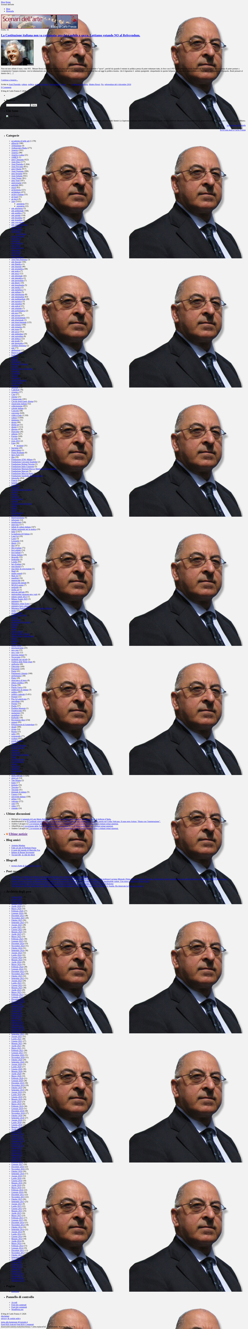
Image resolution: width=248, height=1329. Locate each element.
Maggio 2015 (16, 1211)
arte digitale (16, 232)
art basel (14, 197)
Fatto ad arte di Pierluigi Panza (23, 848)
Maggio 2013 (16, 1267)
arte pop (14, 313)
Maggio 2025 (16, 932)
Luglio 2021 (16, 1039)
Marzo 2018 (16, 1132)
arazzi (13, 187)
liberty (14, 543)
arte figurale (16, 262)
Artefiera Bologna (18, 345)
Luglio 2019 (16, 1095)
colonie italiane (17, 408)
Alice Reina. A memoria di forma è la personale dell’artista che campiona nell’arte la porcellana (50, 877)
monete (14, 618)
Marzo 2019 (16, 1104)
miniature (15, 601)
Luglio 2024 (16, 955)
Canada (14, 376)
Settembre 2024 (17, 950)
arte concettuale (17, 222)
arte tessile (15, 341)
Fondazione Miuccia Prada (22, 473)
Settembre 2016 (17, 1174)
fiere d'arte (15, 455)
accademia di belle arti (20, 141)
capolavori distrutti (18, 380)
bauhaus (14, 355)
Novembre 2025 (18, 918)
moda (13, 611)
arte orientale (16, 308)
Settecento (15, 752)
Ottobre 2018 (16, 1115)
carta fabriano (16, 383)
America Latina (17, 155)
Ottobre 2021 (16, 1032)
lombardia (15, 559)
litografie (15, 557)
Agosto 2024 (16, 953)
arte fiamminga (17, 257)
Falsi (13, 443)
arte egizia (15, 241)
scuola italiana (17, 741)
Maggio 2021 (16, 1043)
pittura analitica (17, 683)
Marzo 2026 (16, 909)
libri (13, 545)
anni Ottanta (16, 169)
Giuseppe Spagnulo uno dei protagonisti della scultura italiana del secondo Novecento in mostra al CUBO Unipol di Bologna (62, 884)
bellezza (14, 357)
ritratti (13, 727)
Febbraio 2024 (17, 967)
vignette (14, 808)
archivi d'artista (17, 194)
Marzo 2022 (16, 1020)
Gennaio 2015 (17, 1220)
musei (13, 629)
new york (15, 652)
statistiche (15, 769)
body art (14, 366)
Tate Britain (16, 780)
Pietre (13, 678)
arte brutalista (16, 220)
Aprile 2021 (16, 1046)
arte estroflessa (17, 248)
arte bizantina (16, 218)
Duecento (15, 432)
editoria (14, 434)
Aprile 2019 (16, 1102)
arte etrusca (16, 250)
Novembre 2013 (18, 1253)
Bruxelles (15, 371)
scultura (14, 738)
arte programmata (18, 318)
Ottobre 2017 (16, 1143)
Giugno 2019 (16, 1097)
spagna (14, 764)
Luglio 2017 (16, 1150)
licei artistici (16, 550)
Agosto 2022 (16, 1009)
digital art (15, 425)
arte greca (15, 273)
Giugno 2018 (16, 1125)
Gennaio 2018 (17, 1136)
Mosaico (14, 624)
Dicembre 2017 (17, 1139)
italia (13, 531)
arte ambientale (17, 211)
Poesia (14, 685)
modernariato (16, 613)
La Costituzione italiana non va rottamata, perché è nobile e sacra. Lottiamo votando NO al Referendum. (70, 35)
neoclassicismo (17, 648)
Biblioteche (16, 362)
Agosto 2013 (16, 1260)
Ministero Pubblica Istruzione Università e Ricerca (31, 608)
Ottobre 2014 (16, 1227)
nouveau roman (17, 655)
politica (31, 84)
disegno (14, 429)
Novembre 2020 (18, 1057)
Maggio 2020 (16, 1071)
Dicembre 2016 (17, 1167)
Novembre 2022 (18, 1002)
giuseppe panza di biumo (21, 504)
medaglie (15, 587)
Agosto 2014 (16, 1232)
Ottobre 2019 (16, 1088)
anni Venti (15, 180)
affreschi (14, 143)
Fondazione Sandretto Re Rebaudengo (27, 476)
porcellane (15, 701)
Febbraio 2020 (17, 1078)
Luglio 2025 (16, 927)
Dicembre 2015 (17, 1195)
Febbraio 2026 (17, 911)
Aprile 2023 (16, 990)
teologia (14, 785)
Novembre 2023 (18, 974)
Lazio (13, 538)
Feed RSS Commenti (25, 1324)
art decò (14, 199)
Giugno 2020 (16, 1069)
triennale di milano (18, 792)
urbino (14, 799)
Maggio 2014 (16, 1239)
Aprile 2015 (16, 1213)
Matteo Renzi (94, 84)
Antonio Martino (18, 845)
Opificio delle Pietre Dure (21, 662)
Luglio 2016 (16, 1178)
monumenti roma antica (20, 622)
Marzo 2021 (16, 1048)
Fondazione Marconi (19, 471)
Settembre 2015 (17, 1201)
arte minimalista (17, 297)
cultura (24, 84)
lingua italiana (17, 555)
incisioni (20, 445)
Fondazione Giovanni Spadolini (24, 462)
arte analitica (16, 213)
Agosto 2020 (16, 1064)
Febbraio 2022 (17, 1022)
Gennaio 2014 (17, 1248)
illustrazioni (16, 515)
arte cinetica (21, 234)
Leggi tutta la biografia (236, 125)
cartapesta (15, 385)
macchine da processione (21, 569)
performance (16, 676)
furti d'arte (15, 485)
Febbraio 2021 (17, 1050)
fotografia (15, 478)
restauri (14, 722)
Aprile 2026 (16, 906)
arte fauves (15, 255)
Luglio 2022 (16, 1011)
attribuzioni (16, 350)
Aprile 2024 (16, 962)
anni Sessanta (16, 173)
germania (15, 497)
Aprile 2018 (16, 1129)
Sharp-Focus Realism (20, 755)
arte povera (15, 315)
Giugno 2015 (16, 1208)
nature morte (16, 645)
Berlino (14, 359)
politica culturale (41, 84)
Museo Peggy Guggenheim (22, 636)
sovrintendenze (17, 762)
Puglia (14, 706)
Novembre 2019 (18, 1085)
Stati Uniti (15, 766)
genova (14, 494)
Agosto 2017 (16, 1148)
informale (15, 520)
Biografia (10, 11)
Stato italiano (54, 84)
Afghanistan (16, 146)
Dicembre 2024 (17, 943)
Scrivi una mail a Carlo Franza (233, 130)
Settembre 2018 (17, 1118)
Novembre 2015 (18, 1197)
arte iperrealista (17, 280)
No (102, 84)
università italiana (18, 797)
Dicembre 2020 (17, 1055)
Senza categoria (17, 748)
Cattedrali (15, 390)
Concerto (15, 411)
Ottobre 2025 (16, 920)
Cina (13, 394)
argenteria (21, 204)
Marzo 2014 (16, 1243)
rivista (13, 729)
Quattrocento (16, 711)
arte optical (15, 306)
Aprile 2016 (16, 1185)
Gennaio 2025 (17, 941)
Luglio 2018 (16, 1122)
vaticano (14, 801)
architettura (15, 192)
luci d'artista (16, 564)
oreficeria (15, 664)
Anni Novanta (17, 166)
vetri (13, 804)
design (14, 422)
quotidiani (15, 715)
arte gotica (15, 271)
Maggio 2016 (16, 1183)
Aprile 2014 (16, 1241)
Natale (14, 643)
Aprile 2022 (16, 1018)
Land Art (15, 536)
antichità (14, 185)
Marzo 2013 (16, 1271)
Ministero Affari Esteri (20, 604)
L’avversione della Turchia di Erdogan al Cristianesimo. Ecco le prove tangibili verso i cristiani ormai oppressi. (73, 824)
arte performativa (18, 311)
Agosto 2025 (16, 925)
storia (63, 84)
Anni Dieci (15, 162)
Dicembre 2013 (17, 1250)
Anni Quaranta (17, 171)
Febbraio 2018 (17, 1134)
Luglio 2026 (16, 899)
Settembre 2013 (17, 1257)
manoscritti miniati (18, 583)
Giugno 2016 (16, 1181)
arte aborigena (17, 208)
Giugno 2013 (16, 1264)
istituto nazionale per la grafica (23, 529)
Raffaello (15, 717)
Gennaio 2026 (17, 913)
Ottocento (15, 666)
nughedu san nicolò (19, 659)
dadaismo (15, 420)
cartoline (14, 387)
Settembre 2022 (17, 1006)
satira (13, 734)
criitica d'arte (16, 415)
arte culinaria (16, 227)
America (14, 150)
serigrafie (15, 750)
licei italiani (16, 552)
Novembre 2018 (18, 1113)
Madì (13, 571)
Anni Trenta (16, 178)
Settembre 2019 (17, 1090)
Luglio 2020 (16, 1067)
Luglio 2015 (16, 1206)
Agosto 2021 (16, 1036)
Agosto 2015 (16, 1204)
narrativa (14, 641)
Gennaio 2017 (17, 1164)
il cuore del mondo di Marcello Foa (25, 850)
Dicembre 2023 (17, 971)
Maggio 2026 (16, 904)
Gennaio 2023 (17, 997)
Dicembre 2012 (17, 1278)
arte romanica (16, 327)
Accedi (14, 1302)
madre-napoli (16, 573)
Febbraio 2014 (17, 1246)
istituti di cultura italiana (21, 527)
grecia (13, 511)
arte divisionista (17, 236)
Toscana (14, 787)
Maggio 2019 (16, 1099)
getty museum (17, 499)
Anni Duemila (14, 84)
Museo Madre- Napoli (20, 634)
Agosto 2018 (16, 1120)
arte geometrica (17, 269)
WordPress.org (17, 1309)
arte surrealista (17, 336)
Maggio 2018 (16, 1127)
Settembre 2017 (17, 1146)
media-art (15, 590)
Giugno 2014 (16, 1236)
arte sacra (15, 332)
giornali (14, 501)
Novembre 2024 (18, 946)
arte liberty (15, 283)
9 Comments (6, 87)
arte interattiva (17, 278)
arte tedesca (16, 339)
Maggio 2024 (16, 960)
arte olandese (16, 304)
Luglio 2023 (16, 983)
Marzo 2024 (16, 964)
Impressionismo (17, 518)
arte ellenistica (17, 243)
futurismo (15, 487)
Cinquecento (16, 399)
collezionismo (17, 406)
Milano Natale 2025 (19, 599)
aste (12, 348)
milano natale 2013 (19, 597)
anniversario (16, 183)
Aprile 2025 (16, 934)
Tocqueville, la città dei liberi (23, 855)
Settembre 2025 (17, 922)
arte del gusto (16, 229)
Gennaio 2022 (17, 1025)
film (13, 457)
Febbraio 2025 (17, 939)
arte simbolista (17, 334)
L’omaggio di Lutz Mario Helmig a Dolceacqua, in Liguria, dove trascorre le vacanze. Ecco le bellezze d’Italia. (66, 819)
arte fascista (16, 252)
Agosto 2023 (16, 981)
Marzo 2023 (16, 992)
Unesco (14, 794)
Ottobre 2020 (16, 1060)
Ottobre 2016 (16, 1171)
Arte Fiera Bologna (19, 259)
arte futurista (16, 266)
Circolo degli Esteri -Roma (22, 401)
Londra (14, 562)
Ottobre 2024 (16, 948)
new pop (14, 650)
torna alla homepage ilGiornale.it (14, 1322)
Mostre (14, 627)
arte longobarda (17, 285)
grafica (14, 508)
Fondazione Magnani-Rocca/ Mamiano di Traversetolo (33, 469)
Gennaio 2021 (17, 1053)
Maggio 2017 (16, 1155)
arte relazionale (17, 320)
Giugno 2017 (16, 1153)
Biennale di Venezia (19, 364)
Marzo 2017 (16, 1160)
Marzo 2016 (16, 1188)
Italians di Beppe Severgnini (22, 852)
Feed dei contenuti (18, 1305)
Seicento (14, 743)
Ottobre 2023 (16, 976)
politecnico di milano (19, 690)
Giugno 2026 (16, 902)
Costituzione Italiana (79, 84)
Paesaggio (15, 669)
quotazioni (15, 713)
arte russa (15, 329)
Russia (14, 731)
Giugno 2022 (16, 1013)
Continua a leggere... (9, 80)
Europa (14, 436)
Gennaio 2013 (17, 1276)
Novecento (15, 657)
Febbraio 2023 (17, 995)
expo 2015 (15, 441)
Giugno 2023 (16, 985)
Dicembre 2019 (17, 1083)
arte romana (16, 325)
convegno (15, 413)
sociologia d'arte (18, 759)
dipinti (14, 427)
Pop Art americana (18, 699)
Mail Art (14, 576)
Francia (14, 480)
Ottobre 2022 (16, 1004)
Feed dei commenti (19, 1307)
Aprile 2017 (16, 1157)
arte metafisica (17, 290)
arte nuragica (16, 301)
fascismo (14, 448)
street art (14, 778)
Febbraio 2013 (17, 1274)
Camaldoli (15, 373)
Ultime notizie (18, 834)
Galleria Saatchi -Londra (21, 490)
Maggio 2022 (16, 1015)
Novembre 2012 (18, 1281)
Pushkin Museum (18, 708)
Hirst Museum (17, 513)
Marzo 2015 (16, 1215)
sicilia (13, 757)
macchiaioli (16, 566)
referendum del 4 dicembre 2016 (118, 84)
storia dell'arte (17, 776)
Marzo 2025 (16, 936)
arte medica (16, 287)
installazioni (16, 522)
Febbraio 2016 (17, 1190)
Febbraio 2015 (17, 1218)
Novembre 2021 (18, 1029)
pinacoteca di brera (19, 680)
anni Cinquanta (17, 159)
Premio (14, 704)
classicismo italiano (19, 404)
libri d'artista (16, 548)
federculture (16, 450)
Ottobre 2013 (16, 1255)
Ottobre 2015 (16, 1199)
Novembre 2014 (18, 1225)
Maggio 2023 (16, 988)
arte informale (17, 276)
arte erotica (15, 246)
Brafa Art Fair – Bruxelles (22, 369)
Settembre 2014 (17, 1229)
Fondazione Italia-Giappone (22, 466)
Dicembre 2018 (17, 1111)
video (13, 806)
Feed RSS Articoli (8, 1324)
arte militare (16, 292)
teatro (13, 783)
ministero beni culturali (20, 606)
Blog (8, 9)
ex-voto (14, 438)
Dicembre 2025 (17, 916)
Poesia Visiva (16, 687)
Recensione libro (18, 720)
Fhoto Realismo (17, 452)
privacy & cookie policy (11, 1318)
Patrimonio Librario (19, 673)
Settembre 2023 (17, 978)
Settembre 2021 (17, 1034)
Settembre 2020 (17, 1062)
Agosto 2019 (16, 1092)
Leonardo (15, 541)
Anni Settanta (16, 176)
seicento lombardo (18, 745)
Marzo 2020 (16, 1076)
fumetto (14, 483)
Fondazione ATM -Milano (22, 459)
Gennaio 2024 (17, 969)
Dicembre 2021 (17, 1027)
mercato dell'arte (18, 592)
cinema (14, 397)
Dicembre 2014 (17, 1222)
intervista (15, 525)
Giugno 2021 (16, 1041)
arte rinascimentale (18, 322)
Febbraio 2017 (17, 1162)
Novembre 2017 (18, 1141)
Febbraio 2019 (17, 1106)
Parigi (13, 671)
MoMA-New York (19, 615)
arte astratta (16, 215)
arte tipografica (17, 343)
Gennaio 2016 (17, 1192)
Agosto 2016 (16, 1176)
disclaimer (5, 1316)
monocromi (16, 620)
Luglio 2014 (16, 1234)
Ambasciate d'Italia (19, 148)
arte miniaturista (17, 294)
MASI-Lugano (17, 585)
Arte (13, 201)
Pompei (14, 697)
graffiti (14, 506)
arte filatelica (16, 264)
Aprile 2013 (16, 1269)
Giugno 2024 (16, 957)
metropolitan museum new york (24, 594)
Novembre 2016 (18, 1169)
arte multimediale (18, 299)
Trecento (14, 790)
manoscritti (15, 580)
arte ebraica (16, 239)
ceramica (15, 392)
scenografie (16, 736)
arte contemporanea (19, 225)
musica (14, 638)
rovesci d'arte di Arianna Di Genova (26, 866)
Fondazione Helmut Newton (23, 464)
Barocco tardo (17, 352)
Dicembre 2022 (17, 999)
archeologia (16, 190)
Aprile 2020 (16, 1074)
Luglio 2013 (16, 1262)
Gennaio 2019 (17, 1108)
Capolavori (15, 378)
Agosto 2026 (16, 897)
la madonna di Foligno (20, 534)
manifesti (15, 578)
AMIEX (14, 157)
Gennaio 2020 (17, 1081)
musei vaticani (17, 631)
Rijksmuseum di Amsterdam (22, 724)
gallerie (14, 492)
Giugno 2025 (16, 929)
